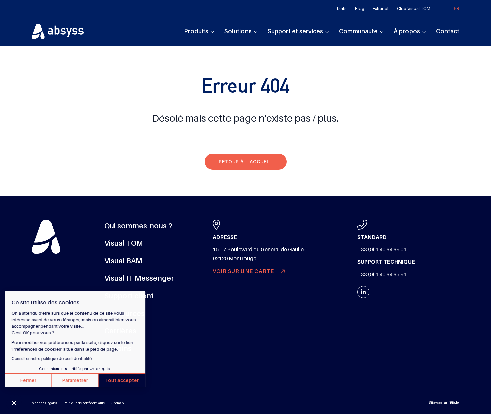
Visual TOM (123, 243)
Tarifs (341, 8)
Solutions (238, 31)
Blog (359, 8)
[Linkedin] (363, 292)
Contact (447, 31)
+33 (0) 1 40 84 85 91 (381, 275)
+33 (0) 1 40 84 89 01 (381, 250)
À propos (407, 31)
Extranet (381, 8)
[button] (14, 403)
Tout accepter (124, 380)
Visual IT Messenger (139, 278)
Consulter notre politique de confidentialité (53, 358)
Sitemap (117, 403)
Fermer (30, 380)
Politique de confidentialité (84, 403)
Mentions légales (44, 403)
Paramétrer (77, 380)
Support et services (295, 31)
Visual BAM (123, 261)
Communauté (358, 31)
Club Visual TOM (413, 8)
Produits (196, 31)
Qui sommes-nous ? (138, 226)
